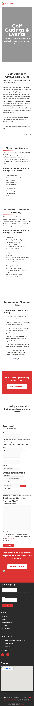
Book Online (6, 628)
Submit (8, 546)
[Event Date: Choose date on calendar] (23, 486)
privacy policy (10, 538)
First (4, 450)
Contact (5, 616)
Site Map (5, 625)
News (4, 619)
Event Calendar (7, 622)
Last (24, 450)
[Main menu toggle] (30, 3)
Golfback (23, 704)
